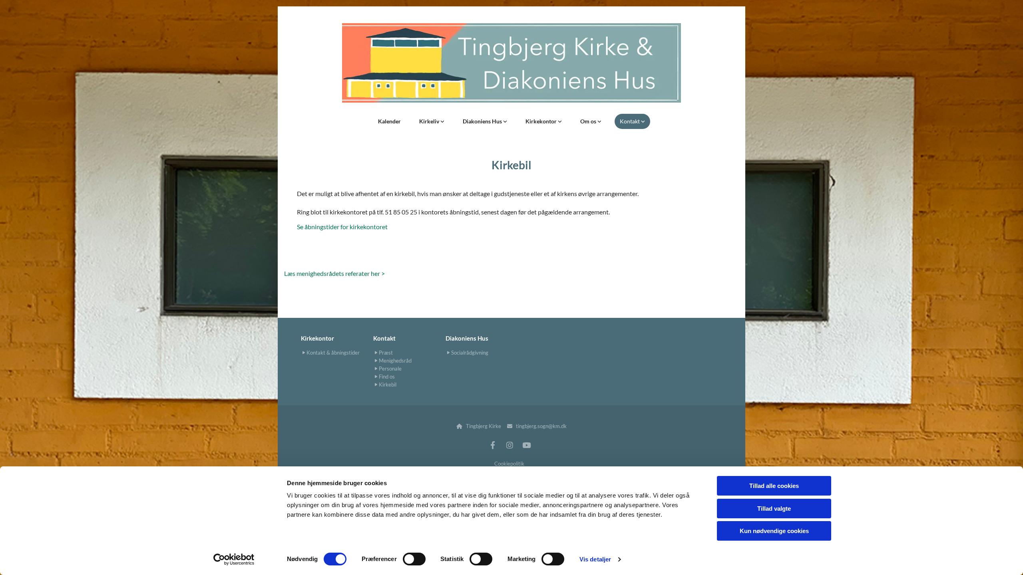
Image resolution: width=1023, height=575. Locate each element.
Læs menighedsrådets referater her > (334, 273)
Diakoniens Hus (483, 121)
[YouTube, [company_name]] (526, 445)
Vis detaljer (595, 559)
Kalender (389, 121)
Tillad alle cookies (774, 485)
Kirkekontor (541, 121)
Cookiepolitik (509, 463)
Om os (588, 121)
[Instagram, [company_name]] (509, 445)
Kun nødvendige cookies (774, 530)
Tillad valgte (774, 508)
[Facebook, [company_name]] (493, 445)
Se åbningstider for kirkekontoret (342, 226)
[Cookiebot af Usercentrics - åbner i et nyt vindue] (234, 559)
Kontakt (630, 121)
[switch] (414, 559)
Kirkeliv (429, 121)
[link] (432, 121)
